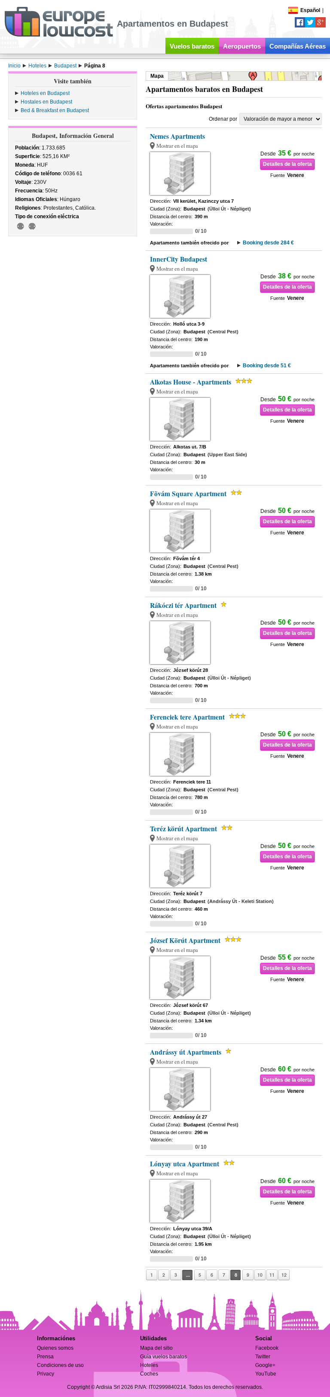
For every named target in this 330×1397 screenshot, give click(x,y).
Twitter (262, 1357)
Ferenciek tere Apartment (187, 717)
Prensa (45, 1357)
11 (272, 1275)
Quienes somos (55, 1348)
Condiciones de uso (60, 1365)
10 (260, 1275)
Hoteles (149, 1365)
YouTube (265, 1374)
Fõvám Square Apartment (188, 493)
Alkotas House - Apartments (190, 382)
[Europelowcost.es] (58, 35)
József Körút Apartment (185, 940)
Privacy (45, 1374)
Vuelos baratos (192, 46)
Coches (149, 1374)
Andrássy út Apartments (185, 1052)
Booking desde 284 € (268, 243)
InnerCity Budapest (178, 259)
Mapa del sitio (156, 1348)
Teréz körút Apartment (183, 828)
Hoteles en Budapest (45, 93)
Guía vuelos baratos (163, 1357)
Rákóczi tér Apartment (183, 605)
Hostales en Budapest (46, 102)
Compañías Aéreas (297, 46)
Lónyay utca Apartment (184, 1163)
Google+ (265, 1365)
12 (284, 1275)
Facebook (266, 1348)
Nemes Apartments (177, 136)
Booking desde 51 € (267, 366)
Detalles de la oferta (287, 164)
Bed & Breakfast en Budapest (55, 110)
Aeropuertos (242, 46)
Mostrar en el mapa (177, 145)
